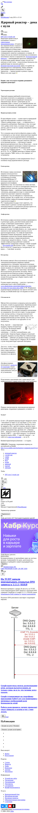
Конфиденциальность (12, 787)
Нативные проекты (11, 798)
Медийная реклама (11, 796)
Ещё (7, 717)
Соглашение (9, 786)
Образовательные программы (15, 800)
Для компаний (10, 782)
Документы (9, 784)
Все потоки (8, 2)
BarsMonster (5, 17)
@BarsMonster (22, 507)
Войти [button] (3, 13)
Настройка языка (7, 809)
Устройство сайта (11, 778)
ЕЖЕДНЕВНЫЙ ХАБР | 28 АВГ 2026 (14, 568)
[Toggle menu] (1, 2)
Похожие (16, 726)
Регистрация (9, 755)
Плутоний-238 (8, 245)
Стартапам (8, 801)
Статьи (7, 762)
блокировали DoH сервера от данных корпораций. (18, 594)
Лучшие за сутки (7, 726)
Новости (8, 764)
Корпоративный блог (12, 794)
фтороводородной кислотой (10, 66)
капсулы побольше (14, 437)
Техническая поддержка (21, 809)
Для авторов (9, 780)
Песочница (9, 771)
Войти (7, 754)
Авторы (7, 770)
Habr (12, 811)
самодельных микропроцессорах (7, 43)
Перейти (4, 564)
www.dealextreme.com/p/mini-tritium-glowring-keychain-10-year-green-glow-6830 (16, 287)
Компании (8, 768)
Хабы (7, 766)
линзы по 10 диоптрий (9, 366)
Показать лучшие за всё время (11, 729)
